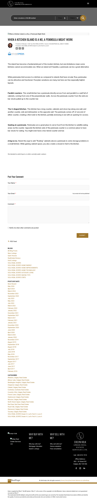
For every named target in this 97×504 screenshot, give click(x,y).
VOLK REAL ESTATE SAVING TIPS (19, 275)
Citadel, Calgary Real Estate (17, 387)
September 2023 (13, 296)
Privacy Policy (64, 480)
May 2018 (11, 354)
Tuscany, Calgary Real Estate (17, 412)
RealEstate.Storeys (14, 258)
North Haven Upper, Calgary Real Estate (21, 402)
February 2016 (12, 371)
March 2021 (12, 318)
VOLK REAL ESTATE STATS (17, 277)
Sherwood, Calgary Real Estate (18, 409)
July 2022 (11, 303)
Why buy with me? (35, 444)
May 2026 (11, 286)
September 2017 (13, 359)
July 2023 (11, 298)
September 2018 (13, 344)
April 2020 (11, 332)
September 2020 (13, 327)
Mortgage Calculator (35, 446)
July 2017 (11, 364)
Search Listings (34, 449)
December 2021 (13, 313)
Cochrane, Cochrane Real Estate (18, 390)
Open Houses (12, 256)
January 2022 (12, 310)
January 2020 (12, 337)
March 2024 (12, 291)
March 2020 (12, 335)
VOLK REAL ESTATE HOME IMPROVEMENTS (23, 268)
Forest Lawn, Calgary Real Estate (19, 394)
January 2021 (12, 323)
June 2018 (11, 352)
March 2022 (12, 306)
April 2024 (11, 289)
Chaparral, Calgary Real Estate (17, 385)
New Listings (12, 253)
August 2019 (12, 342)
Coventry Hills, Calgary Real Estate (19, 392)
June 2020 (11, 330)
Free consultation (55, 449)
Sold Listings (12, 260)
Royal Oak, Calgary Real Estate (18, 407)
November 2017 (13, 357)
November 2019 (13, 340)
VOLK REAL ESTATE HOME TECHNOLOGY (21, 270)
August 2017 (12, 361)
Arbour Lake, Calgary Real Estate (18, 380)
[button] (76, 468)
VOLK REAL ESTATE (14, 263)
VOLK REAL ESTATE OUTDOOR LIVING (20, 273)
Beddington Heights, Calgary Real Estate (21, 382)
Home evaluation (55, 446)
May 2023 (11, 301)
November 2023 (13, 293)
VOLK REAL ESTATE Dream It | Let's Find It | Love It (35, 45)
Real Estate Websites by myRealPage (79, 480)
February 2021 (12, 320)
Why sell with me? (56, 444)
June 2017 (11, 366)
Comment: (11, 204)
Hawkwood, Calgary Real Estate (18, 397)
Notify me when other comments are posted (24, 228)
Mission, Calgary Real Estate (17, 399)
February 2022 (12, 308)
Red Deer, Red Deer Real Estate (18, 404)
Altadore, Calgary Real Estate (17, 378)
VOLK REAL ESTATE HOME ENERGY (20, 265)
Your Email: (11, 193)
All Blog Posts (12, 251)
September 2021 (13, 315)
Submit (82, 235)
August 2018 (12, 347)
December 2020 (13, 325)
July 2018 (11, 349)
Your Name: (12, 183)
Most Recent (12, 284)
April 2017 (11, 369)
